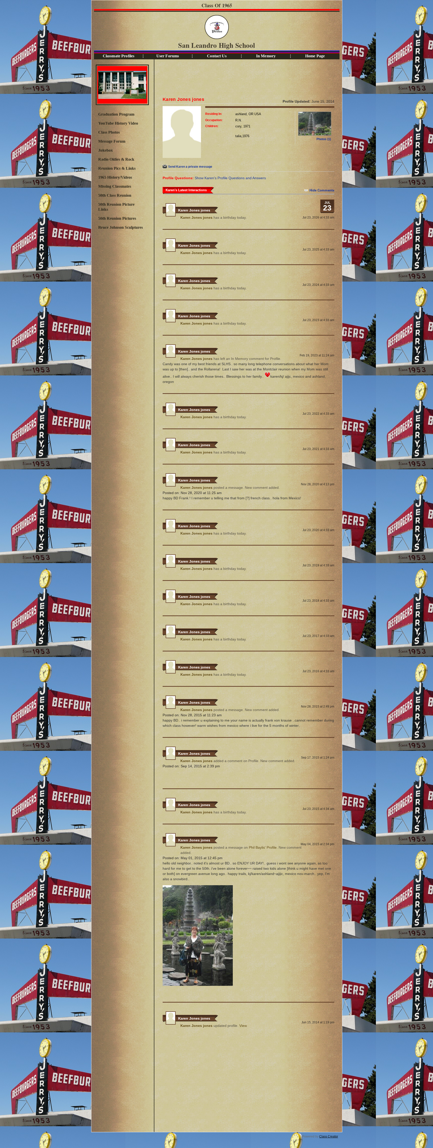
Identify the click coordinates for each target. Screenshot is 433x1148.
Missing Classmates (114, 186)
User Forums (167, 56)
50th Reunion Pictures (117, 218)
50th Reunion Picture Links (116, 206)
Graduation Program (116, 114)
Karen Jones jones (194, 210)
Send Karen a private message (190, 166)
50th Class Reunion (114, 195)
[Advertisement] (122, 315)
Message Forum (111, 141)
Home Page (315, 56)
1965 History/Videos (115, 177)
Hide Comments (321, 190)
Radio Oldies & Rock (116, 159)
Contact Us (216, 56)
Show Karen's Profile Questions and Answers (230, 178)
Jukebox (105, 150)
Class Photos (109, 132)
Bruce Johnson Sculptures (120, 227)
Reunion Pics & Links (117, 168)
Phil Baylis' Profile (263, 847)
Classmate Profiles (119, 56)
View (243, 1026)
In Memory (266, 56)
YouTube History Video (118, 123)
